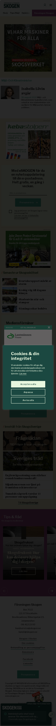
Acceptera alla (28, 384)
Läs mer (23, 373)
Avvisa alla (28, 400)
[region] (28, 363)
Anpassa (28, 392)
